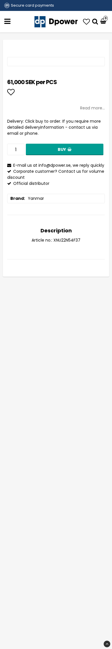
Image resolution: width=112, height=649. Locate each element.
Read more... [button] (92, 108)
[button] (86, 22)
